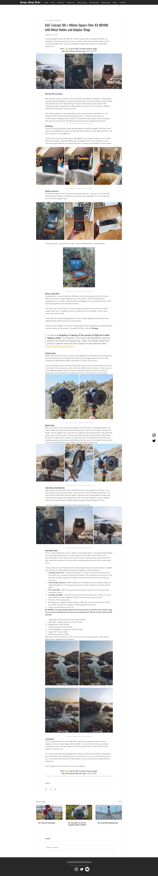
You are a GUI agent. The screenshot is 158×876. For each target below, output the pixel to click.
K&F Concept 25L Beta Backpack (46, 823)
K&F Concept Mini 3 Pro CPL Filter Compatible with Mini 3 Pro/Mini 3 (77, 824)
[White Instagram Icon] (76, 869)
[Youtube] (87, 869)
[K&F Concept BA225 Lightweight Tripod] (108, 812)
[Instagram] (154, 435)
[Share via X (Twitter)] (50, 789)
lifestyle (48, 783)
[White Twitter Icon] (82, 869)
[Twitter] (154, 441)
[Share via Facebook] (46, 789)
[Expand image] (50, 71)
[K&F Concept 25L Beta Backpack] (49, 812)
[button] (52, 2)
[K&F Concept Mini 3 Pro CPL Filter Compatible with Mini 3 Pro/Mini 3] (79, 812)
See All (120, 801)
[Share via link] (55, 789)
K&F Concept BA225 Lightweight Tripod (108, 823)
